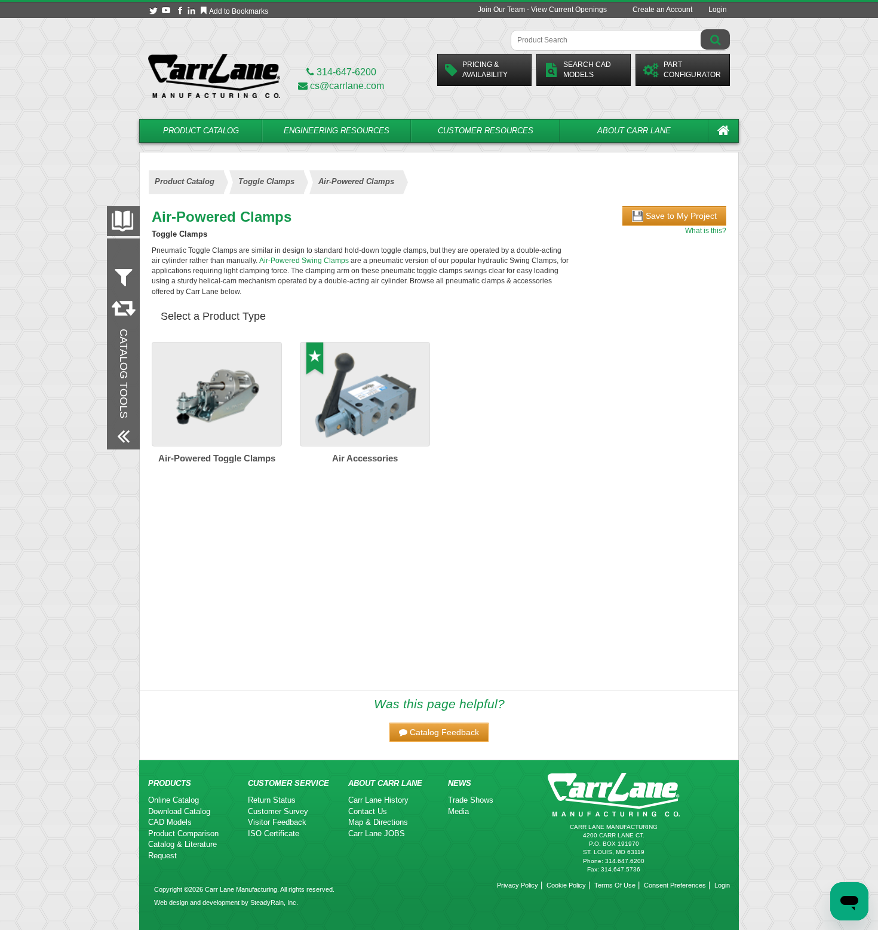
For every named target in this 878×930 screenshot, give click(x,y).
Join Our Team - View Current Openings (542, 9)
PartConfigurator (692, 69)
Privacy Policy (517, 885)
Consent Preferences (675, 885)
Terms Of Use (615, 885)
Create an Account (662, 9)
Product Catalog (201, 130)
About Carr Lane (634, 130)
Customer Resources (485, 130)
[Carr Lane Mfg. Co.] (214, 75)
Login (717, 9)
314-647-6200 (345, 72)
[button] (439, 732)
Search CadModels (587, 69)
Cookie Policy (566, 885)
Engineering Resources (336, 130)
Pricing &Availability (485, 69)
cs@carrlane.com (347, 86)
